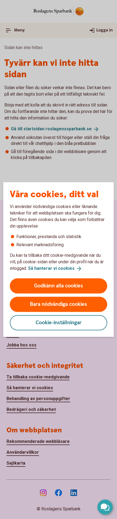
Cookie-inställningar (59, 322)
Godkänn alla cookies (58, 285)
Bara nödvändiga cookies (58, 304)
